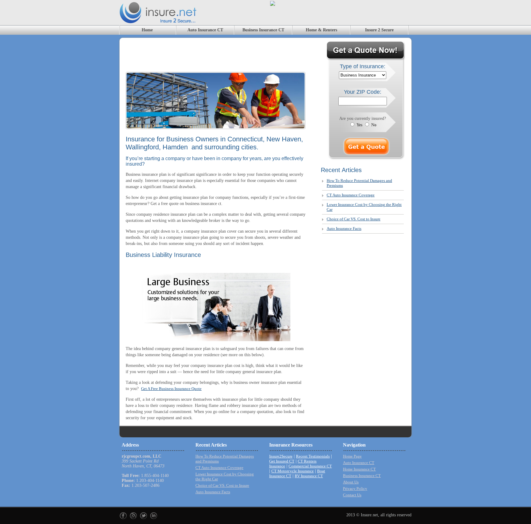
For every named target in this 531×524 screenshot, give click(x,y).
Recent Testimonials (313, 456)
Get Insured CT (281, 461)
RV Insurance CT (309, 476)
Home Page (352, 456)
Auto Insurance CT (205, 30)
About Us (351, 482)
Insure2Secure (281, 456)
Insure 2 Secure (379, 30)
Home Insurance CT (359, 469)
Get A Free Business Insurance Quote (171, 388)
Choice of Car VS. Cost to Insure (353, 219)
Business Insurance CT (263, 30)
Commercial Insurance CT (310, 466)
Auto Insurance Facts (344, 228)
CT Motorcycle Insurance (292, 471)
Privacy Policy (355, 488)
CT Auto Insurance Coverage (351, 195)
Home (147, 30)
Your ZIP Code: (362, 92)
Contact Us (352, 495)
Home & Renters (321, 30)
